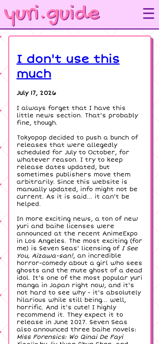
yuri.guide (51, 14)
